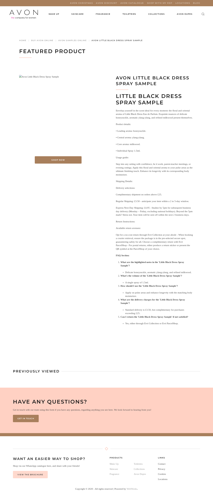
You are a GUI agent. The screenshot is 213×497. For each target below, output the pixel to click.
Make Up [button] (54, 14)
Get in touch (25, 418)
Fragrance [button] (103, 14)
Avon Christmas (81, 3)
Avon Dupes (184, 14)
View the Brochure (30, 474)
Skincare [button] (77, 14)
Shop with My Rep (159, 3)
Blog (196, 3)
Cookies (162, 474)
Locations (182, 3)
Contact (161, 464)
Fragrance (114, 474)
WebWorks (132, 489)
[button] (203, 14)
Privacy (161, 469)
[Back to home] (24, 14)
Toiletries (138, 464)
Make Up (114, 464)
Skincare (114, 469)
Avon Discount (106, 3)
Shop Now (58, 160)
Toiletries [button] (129, 14)
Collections (156, 14)
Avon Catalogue (132, 3)
